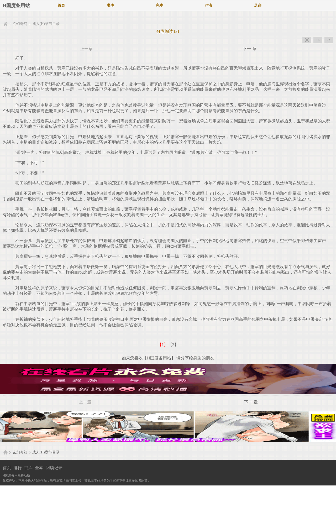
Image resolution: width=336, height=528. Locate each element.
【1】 (163, 344)
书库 (110, 5)
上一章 (86, 48)
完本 (159, 5)
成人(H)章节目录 (46, 24)
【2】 (173, 344)
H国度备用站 (16, 5)
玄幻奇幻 (20, 24)
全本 (39, 468)
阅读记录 (54, 468)
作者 (208, 5)
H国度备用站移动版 (16, 475)
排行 (17, 468)
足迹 (257, 5)
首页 (61, 5)
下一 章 (249, 48)
